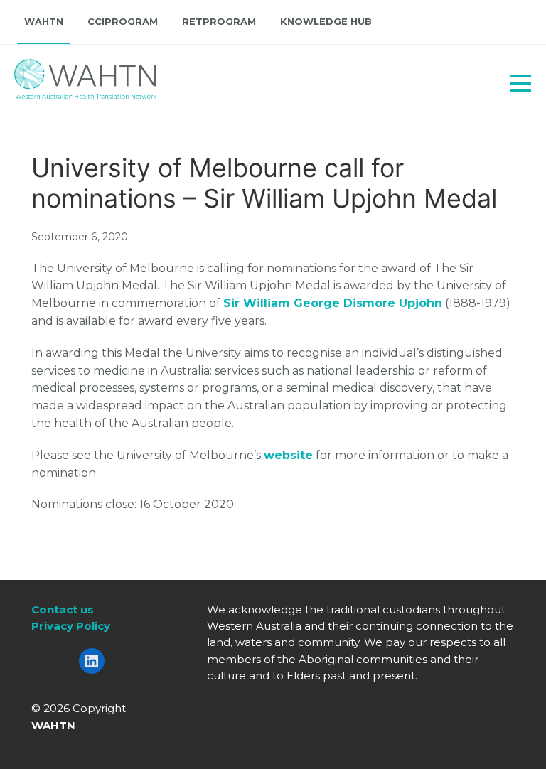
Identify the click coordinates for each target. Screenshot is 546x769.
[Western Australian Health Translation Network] (68, 75)
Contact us (62, 609)
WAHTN (43, 21)
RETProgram (219, 21)
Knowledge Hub (326, 21)
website (288, 455)
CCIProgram (122, 21)
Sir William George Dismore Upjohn (332, 303)
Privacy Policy (70, 626)
